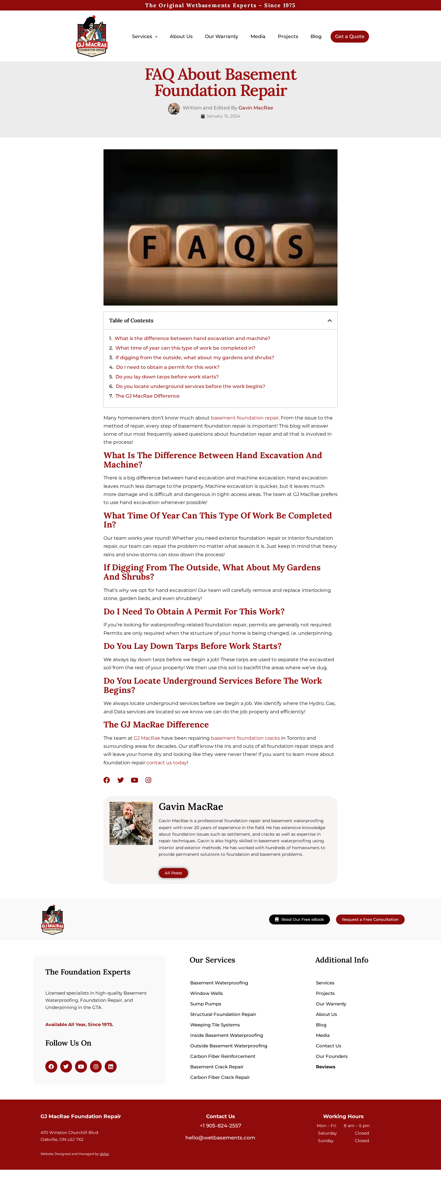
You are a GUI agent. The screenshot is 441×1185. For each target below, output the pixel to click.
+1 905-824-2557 (220, 1126)
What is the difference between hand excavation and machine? (192, 338)
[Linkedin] (111, 1067)
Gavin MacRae (255, 108)
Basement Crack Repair (217, 1067)
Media (258, 36)
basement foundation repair (245, 418)
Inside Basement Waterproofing (226, 1035)
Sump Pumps (205, 1004)
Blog (316, 36)
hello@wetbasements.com (220, 1138)
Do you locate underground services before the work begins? (190, 386)
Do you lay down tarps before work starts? (167, 377)
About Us (181, 36)
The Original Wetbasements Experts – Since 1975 (220, 5)
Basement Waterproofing (219, 983)
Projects (288, 36)
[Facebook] (107, 780)
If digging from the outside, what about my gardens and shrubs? (195, 357)
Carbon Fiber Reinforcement (222, 1056)
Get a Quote (349, 36)
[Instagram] (148, 780)
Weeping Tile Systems (215, 1025)
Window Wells (206, 993)
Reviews (325, 1067)
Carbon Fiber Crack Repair (220, 1077)
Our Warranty (221, 36)
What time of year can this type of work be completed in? (185, 348)
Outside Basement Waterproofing (228, 1046)
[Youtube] (134, 780)
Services (142, 36)
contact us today (166, 763)
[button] (145, 36)
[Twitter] (120, 780)
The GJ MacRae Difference (148, 396)
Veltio (104, 1154)
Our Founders (332, 1056)
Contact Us (328, 1046)
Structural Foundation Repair (223, 1014)
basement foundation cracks (245, 738)
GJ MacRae (147, 738)
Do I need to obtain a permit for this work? (168, 367)
